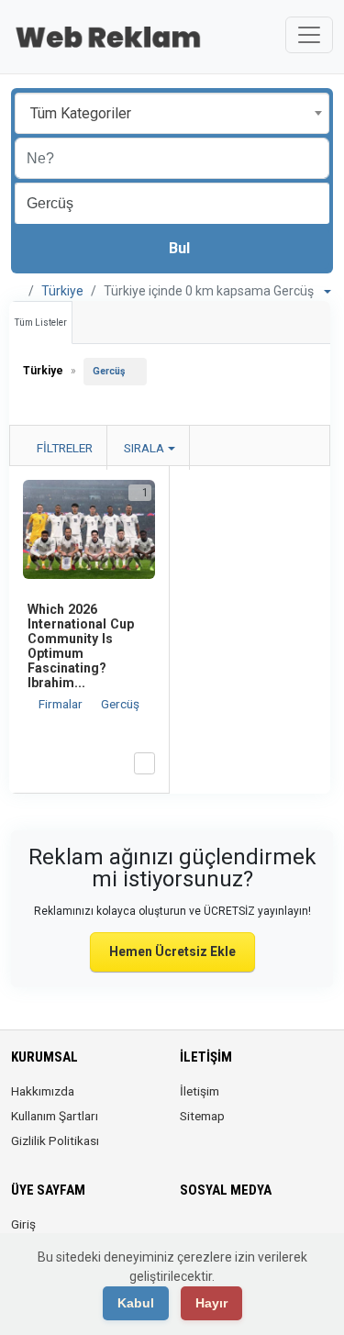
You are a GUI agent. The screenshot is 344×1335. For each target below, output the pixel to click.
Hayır (211, 1303)
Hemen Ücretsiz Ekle (172, 951)
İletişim (199, 1091)
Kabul (135, 1303)
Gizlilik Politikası (55, 1140)
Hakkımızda (42, 1091)
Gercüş (109, 371)
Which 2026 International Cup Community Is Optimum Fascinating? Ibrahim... (81, 646)
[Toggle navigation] (309, 35)
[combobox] (172, 113)
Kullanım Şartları (54, 1115)
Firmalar (62, 703)
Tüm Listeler (41, 322)
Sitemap (202, 1115)
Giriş (23, 1224)
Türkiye (62, 291)
